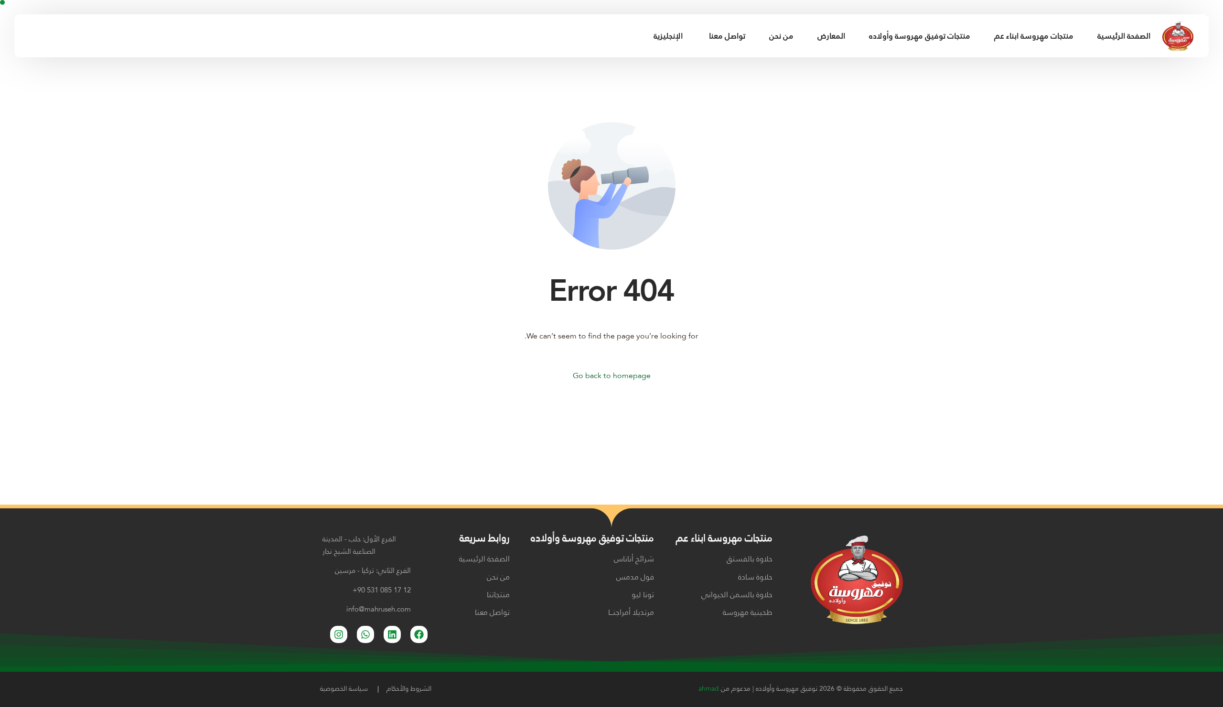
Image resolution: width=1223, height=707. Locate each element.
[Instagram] (45, 36)
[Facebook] (28, 36)
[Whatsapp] (365, 634)
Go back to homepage (612, 376)
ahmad (708, 689)
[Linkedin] (392, 634)
